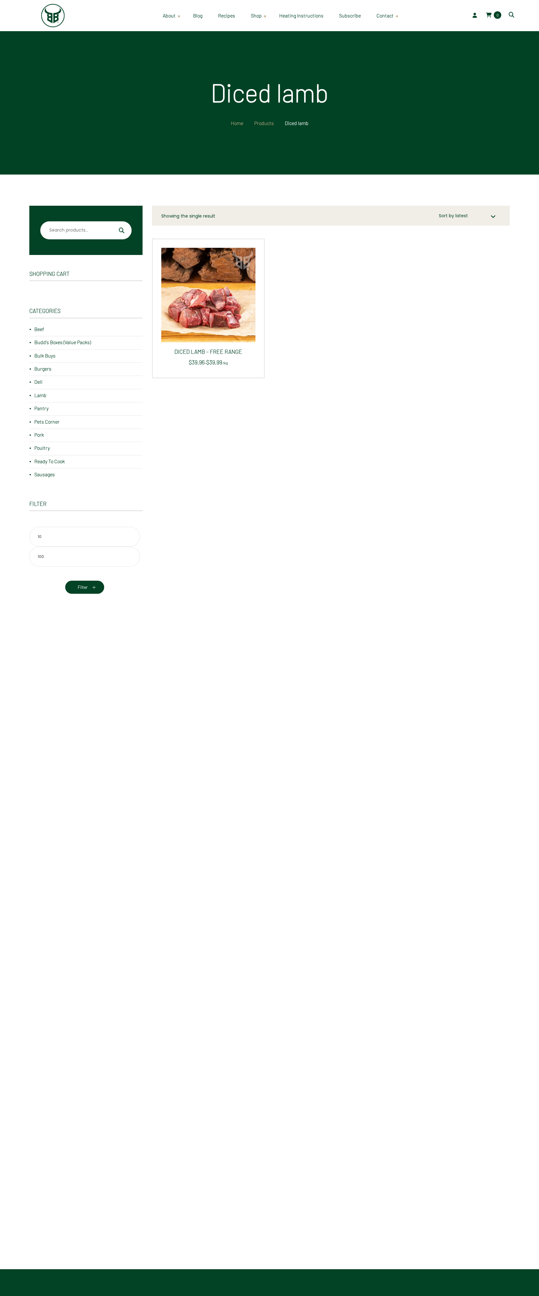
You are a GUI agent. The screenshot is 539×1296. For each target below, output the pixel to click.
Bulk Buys (45, 355)
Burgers (42, 369)
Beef (39, 329)
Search (122, 231)
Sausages (44, 474)
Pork (39, 435)
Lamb (40, 395)
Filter (83, 587)
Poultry (42, 448)
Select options (205, 300)
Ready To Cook (49, 461)
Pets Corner (47, 422)
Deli (38, 382)
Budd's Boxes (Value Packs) (62, 342)
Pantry (41, 408)
